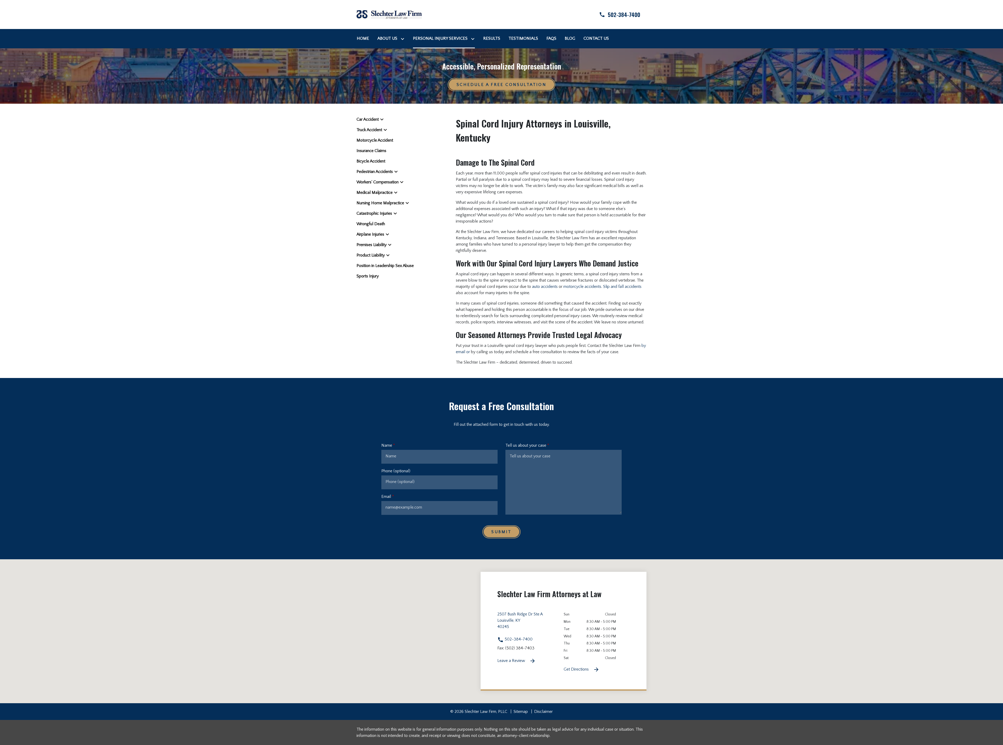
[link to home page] (389, 14)
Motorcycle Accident (375, 140)
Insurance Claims (371, 150)
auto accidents (545, 286)
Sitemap (521, 711)
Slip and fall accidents (622, 286)
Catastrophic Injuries (374, 213)
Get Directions (577, 669)
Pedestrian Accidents (375, 171)
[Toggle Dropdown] (403, 38)
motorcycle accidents (582, 286)
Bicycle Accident (371, 161)
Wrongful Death (371, 224)
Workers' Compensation (378, 182)
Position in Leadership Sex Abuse (385, 265)
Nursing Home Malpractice (380, 203)
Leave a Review (511, 660)
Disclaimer (543, 711)
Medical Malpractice (375, 192)
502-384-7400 (518, 639)
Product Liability (371, 255)
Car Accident (368, 119)
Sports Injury (368, 276)
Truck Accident (369, 129)
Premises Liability (372, 244)
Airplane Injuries (370, 234)
